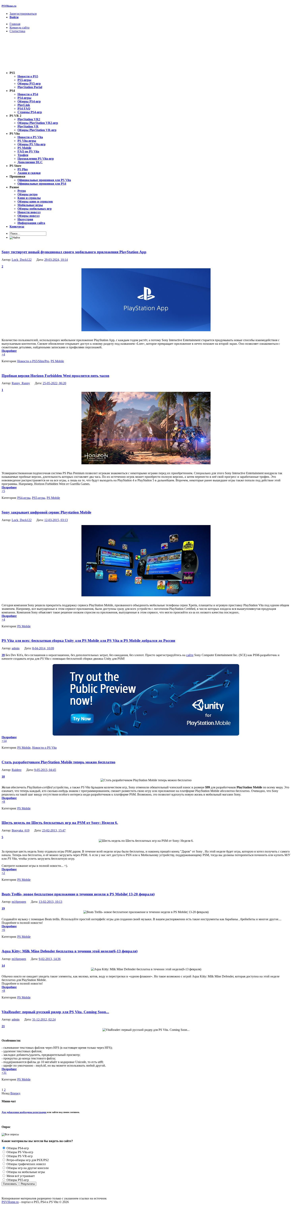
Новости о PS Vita (44, 747)
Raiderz (16, 770)
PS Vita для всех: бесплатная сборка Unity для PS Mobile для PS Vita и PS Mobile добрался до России (88, 640)
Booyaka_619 (20, 830)
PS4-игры (23, 497)
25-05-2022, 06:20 (54, 383)
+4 (3, 354)
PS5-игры (38, 497)
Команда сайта (19, 27)
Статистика (17, 31)
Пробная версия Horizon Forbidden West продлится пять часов (55, 376)
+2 (3, 873)
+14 (4, 741)
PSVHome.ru (9, 5)
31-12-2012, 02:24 (44, 1019)
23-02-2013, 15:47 (54, 830)
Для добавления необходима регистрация (24, 1112)
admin (15, 648)
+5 (3, 491)
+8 (3, 801)
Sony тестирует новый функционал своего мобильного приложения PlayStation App (74, 252)
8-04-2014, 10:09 (43, 648)
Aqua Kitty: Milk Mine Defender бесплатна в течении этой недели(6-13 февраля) (69, 951)
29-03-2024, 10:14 (56, 259)
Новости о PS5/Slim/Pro (33, 361)
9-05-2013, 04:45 (45, 770)
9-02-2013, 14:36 (50, 959)
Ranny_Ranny (21, 383)
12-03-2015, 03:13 (56, 520)
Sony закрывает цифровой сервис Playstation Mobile (46, 512)
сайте (189, 655)
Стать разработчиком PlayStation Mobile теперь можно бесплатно (58, 762)
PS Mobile (57, 361)
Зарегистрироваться (23, 13)
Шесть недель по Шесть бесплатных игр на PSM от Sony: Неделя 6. (60, 823)
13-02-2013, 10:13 (50, 901)
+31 (4, 1072)
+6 (3, 930)
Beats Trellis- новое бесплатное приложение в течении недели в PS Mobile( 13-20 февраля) (78, 894)
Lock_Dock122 (22, 259)
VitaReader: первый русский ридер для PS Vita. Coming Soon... (55, 1012)
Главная (15, 24)
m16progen (19, 901)
